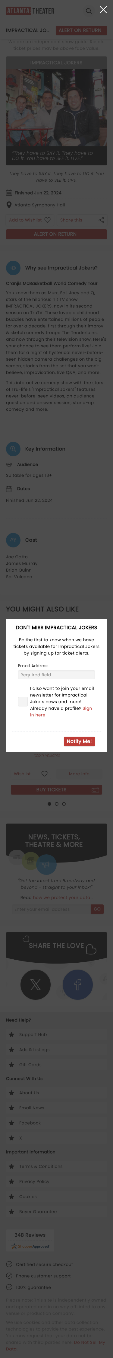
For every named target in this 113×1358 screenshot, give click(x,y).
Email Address (33, 666)
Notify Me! (79, 741)
